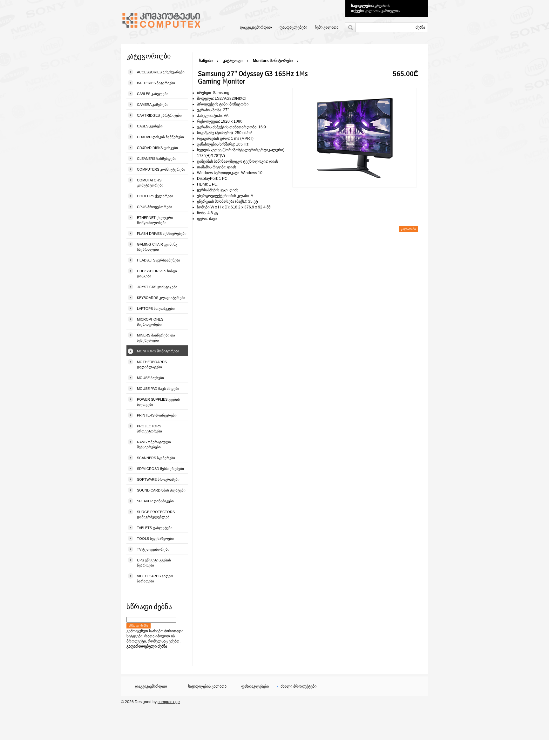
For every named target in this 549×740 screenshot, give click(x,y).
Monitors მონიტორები (158, 351)
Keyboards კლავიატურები (161, 298)
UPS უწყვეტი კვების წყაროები (154, 562)
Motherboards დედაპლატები (152, 364)
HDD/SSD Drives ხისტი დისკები (157, 273)
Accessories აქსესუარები (161, 72)
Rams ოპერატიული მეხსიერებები (154, 444)
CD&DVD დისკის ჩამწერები (160, 137)
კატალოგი (232, 60)
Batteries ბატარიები (156, 83)
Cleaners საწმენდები (156, 158)
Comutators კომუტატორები (150, 182)
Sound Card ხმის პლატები (161, 490)
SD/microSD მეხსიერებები (160, 469)
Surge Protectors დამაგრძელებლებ (156, 514)
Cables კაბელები (152, 94)
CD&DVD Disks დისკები (157, 148)
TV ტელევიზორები (153, 549)
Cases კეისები (150, 126)
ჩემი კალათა (326, 27)
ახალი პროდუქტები (298, 686)
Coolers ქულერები (155, 196)
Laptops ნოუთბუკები (156, 308)
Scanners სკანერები (156, 458)
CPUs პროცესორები (154, 207)
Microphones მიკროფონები (150, 321)
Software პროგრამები (158, 479)
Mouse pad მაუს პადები (158, 388)
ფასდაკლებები (293, 27)
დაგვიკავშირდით (256, 27)
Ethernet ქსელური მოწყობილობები (155, 220)
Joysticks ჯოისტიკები (157, 287)
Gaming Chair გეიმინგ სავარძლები (157, 246)
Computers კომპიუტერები (161, 169)
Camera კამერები (152, 104)
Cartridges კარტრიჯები (159, 115)
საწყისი (206, 60)
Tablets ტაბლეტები (155, 528)
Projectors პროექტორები (149, 428)
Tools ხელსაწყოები (155, 538)
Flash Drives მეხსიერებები (161, 233)
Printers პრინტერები (157, 415)
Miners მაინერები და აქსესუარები (156, 337)
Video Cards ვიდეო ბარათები (155, 578)
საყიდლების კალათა (370, 5)
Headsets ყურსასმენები (158, 260)
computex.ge (169, 702)
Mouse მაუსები (150, 378)
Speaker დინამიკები (155, 501)
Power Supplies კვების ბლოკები (158, 401)
